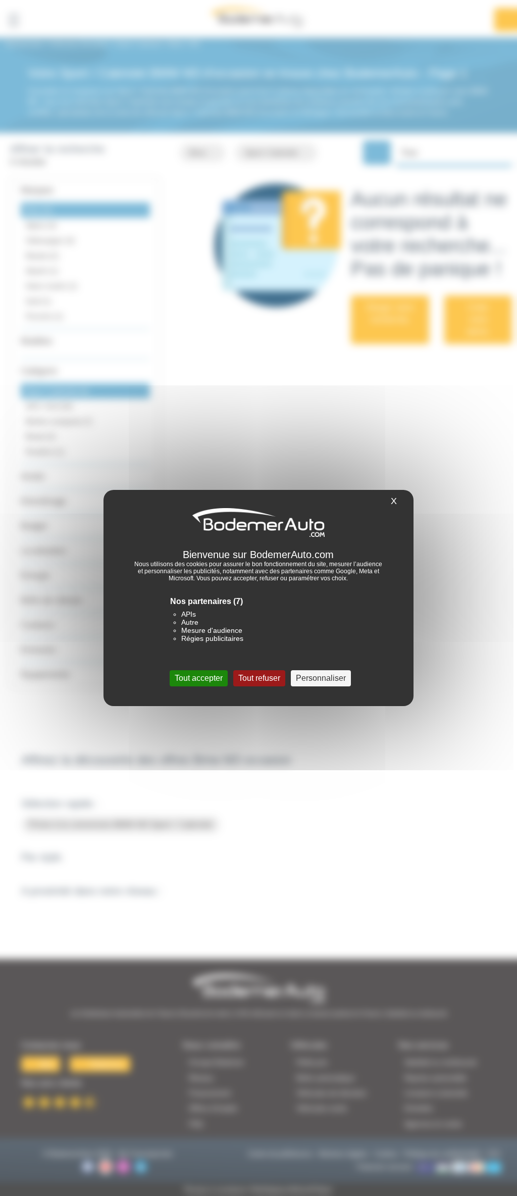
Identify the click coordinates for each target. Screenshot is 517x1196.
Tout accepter (199, 678)
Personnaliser (321, 678)
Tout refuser (259, 678)
